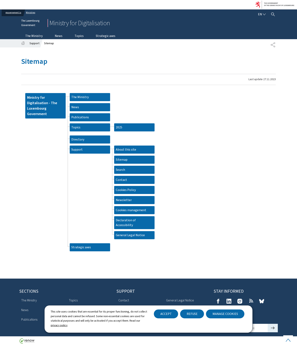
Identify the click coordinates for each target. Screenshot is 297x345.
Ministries (30, 12)
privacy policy (59, 325)
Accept (166, 314)
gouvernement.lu (13, 12)
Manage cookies (225, 314)
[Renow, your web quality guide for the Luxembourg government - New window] (27, 342)
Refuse (192, 314)
